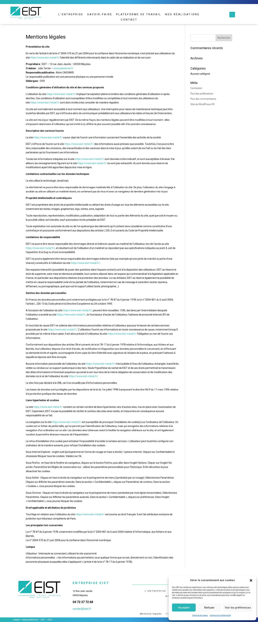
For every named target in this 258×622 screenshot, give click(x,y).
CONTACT (129, 19)
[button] (251, 580)
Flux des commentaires (203, 98)
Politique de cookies (200, 615)
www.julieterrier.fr (64, 68)
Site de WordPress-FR (202, 104)
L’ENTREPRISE (70, 14)
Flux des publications (201, 93)
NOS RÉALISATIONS (182, 14)
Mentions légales (151, 614)
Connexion (196, 88)
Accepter (184, 607)
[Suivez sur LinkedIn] (232, 14)
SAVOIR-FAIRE (99, 14)
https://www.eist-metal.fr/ (44, 57)
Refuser (209, 607)
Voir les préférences (238, 607)
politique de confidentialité (220, 615)
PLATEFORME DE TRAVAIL (138, 14)
